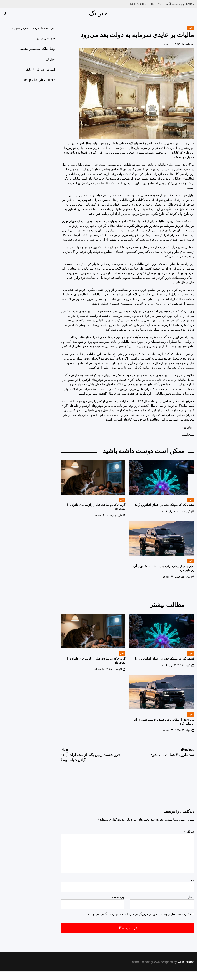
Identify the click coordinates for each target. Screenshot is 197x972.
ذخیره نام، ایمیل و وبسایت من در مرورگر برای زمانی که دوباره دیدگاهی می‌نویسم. (139, 914)
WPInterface (186, 962)
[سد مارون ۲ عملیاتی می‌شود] (192, 486)
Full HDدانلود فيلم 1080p (38, 80)
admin (167, 44)
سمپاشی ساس (45, 38)
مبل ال (50, 59)
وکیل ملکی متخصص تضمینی (36, 49)
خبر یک (98, 13)
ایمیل (189, 897)
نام (191, 880)
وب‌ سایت (118, 897)
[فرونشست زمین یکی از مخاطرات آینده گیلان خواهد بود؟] (4, 486)
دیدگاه (189, 832)
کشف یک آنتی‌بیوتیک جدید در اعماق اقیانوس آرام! (164, 505)
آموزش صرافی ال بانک (40, 69)
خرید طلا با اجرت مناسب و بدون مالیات (30, 28)
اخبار (191, 28)
